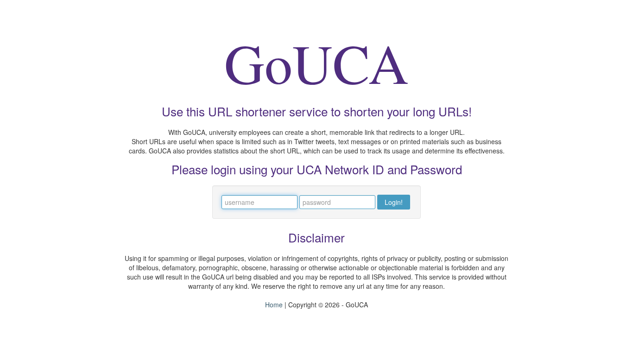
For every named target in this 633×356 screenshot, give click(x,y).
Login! (394, 202)
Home (274, 304)
